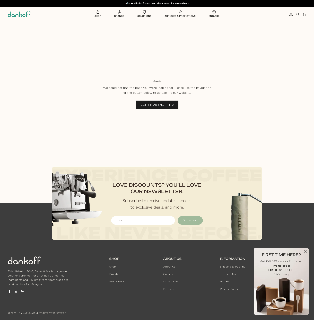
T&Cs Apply (281, 274)
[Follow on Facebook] (9, 291)
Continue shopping (157, 104)
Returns (225, 281)
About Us (169, 266)
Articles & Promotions (180, 16)
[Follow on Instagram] (16, 291)
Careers (168, 274)
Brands (119, 16)
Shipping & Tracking (232, 266)
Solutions (144, 16)
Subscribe (190, 220)
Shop (98, 16)
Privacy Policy (229, 289)
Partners (168, 289)
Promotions (117, 281)
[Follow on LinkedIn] (22, 291)
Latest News (171, 281)
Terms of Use (228, 274)
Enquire (214, 16)
